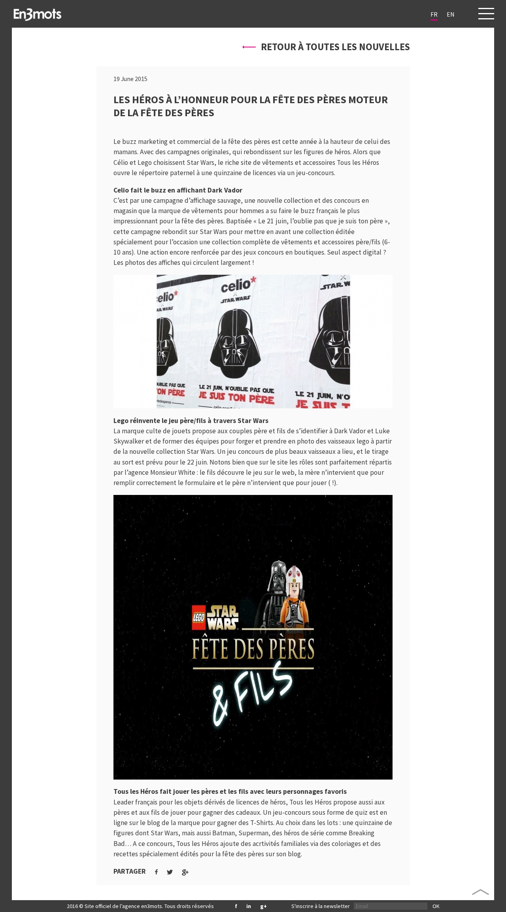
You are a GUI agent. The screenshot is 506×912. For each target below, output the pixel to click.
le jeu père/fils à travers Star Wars (215, 420)
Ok (436, 906)
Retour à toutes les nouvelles (334, 47)
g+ (263, 906)
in (248, 906)
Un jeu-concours (287, 812)
